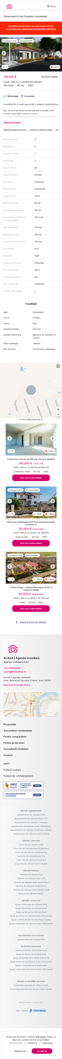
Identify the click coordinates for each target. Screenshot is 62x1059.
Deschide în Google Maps (16, 685)
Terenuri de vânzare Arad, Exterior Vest (31, 890)
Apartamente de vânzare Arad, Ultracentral (31, 826)
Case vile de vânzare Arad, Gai (31, 856)
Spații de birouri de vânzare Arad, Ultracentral (31, 916)
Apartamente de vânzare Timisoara (31, 822)
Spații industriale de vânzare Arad (31, 908)
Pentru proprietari (14, 742)
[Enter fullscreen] (58, 366)
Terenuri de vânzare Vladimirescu (31, 886)
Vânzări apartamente (31, 810)
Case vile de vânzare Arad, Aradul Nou (31, 848)
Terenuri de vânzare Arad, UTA (31, 878)
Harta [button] (56, 67)
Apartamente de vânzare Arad (31, 815)
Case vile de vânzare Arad (31, 844)
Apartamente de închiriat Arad (31, 939)
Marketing (48, 1043)
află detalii (41, 1036)
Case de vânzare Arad (40, 130)
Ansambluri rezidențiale (17, 730)
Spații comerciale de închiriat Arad (31, 965)
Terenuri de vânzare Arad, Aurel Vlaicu (31, 882)
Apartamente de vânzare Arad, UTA (31, 818)
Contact (8, 755)
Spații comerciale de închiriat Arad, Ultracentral (31, 969)
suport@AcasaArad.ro (14, 671)
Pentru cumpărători (14, 736)
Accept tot (42, 1051)
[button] (4, 53)
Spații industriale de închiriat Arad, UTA (31, 958)
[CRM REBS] (37, 1010)
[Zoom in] (58, 409)
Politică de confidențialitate (18, 775)
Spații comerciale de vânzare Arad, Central (31, 920)
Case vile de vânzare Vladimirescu (31, 852)
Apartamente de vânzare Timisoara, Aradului (31, 830)
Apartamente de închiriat (31, 935)
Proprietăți (9, 724)
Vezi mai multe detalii (31, 477)
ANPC (6, 763)
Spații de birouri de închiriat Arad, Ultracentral (31, 962)
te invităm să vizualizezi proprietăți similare (31, 28)
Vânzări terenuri (31, 870)
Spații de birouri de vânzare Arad (31, 912)
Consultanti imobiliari (15, 748)
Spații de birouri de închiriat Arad (31, 954)
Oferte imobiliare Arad (14, 130)
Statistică (32, 1043)
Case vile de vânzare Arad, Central (31, 864)
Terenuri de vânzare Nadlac (31, 893)
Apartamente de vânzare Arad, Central (31, 834)
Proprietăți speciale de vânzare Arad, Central (31, 989)
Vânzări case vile (31, 840)
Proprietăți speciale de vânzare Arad (31, 985)
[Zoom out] (58, 414)
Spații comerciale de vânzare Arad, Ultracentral (31, 923)
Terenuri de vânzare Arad (31, 874)
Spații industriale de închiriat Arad (31, 950)
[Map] (31, 390)
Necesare (17, 1043)
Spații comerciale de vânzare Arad (31, 904)
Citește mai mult (12, 122)
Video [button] (39, 514)
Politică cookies (12, 769)
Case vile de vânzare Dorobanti (31, 860)
